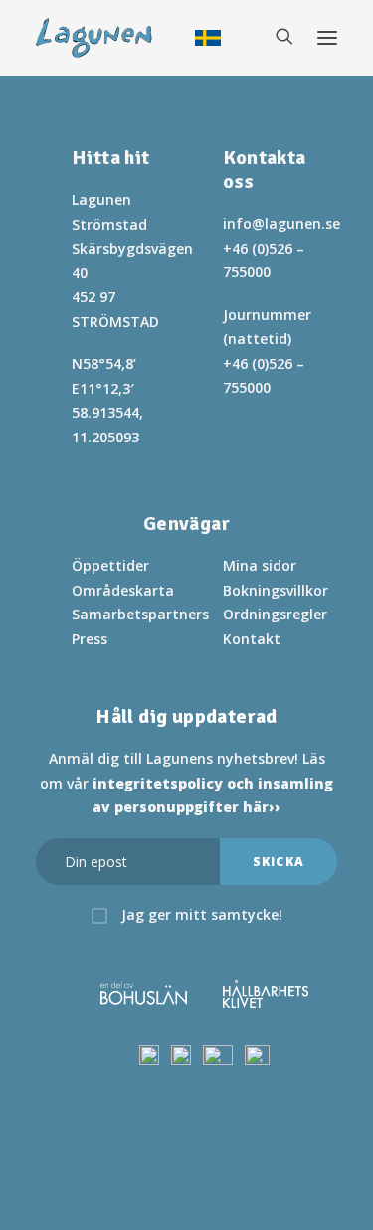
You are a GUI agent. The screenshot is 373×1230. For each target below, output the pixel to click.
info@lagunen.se (281, 223)
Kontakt (251, 638)
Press (89, 638)
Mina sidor (259, 565)
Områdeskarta (123, 590)
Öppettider (110, 565)
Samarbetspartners (140, 614)
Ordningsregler (275, 614)
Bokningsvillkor (275, 590)
